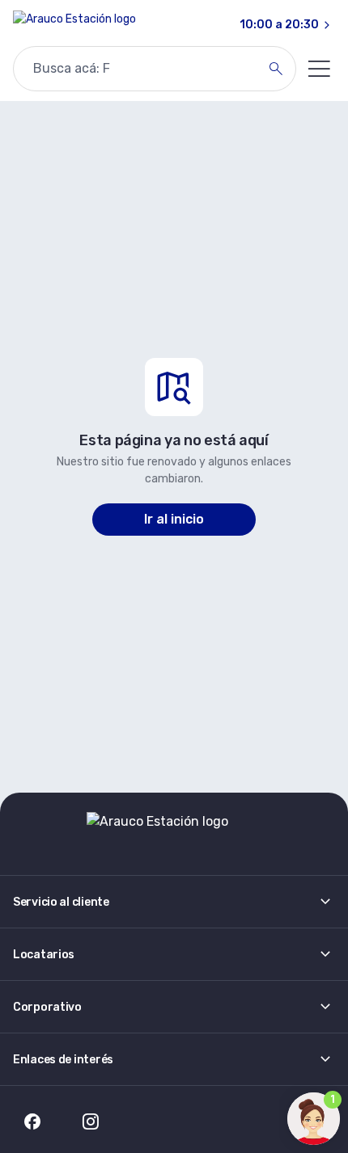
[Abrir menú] (319, 69)
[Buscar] (276, 68)
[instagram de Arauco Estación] (90, 1121)
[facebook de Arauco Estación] (32, 1121)
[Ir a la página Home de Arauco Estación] (74, 25)
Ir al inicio (174, 519)
